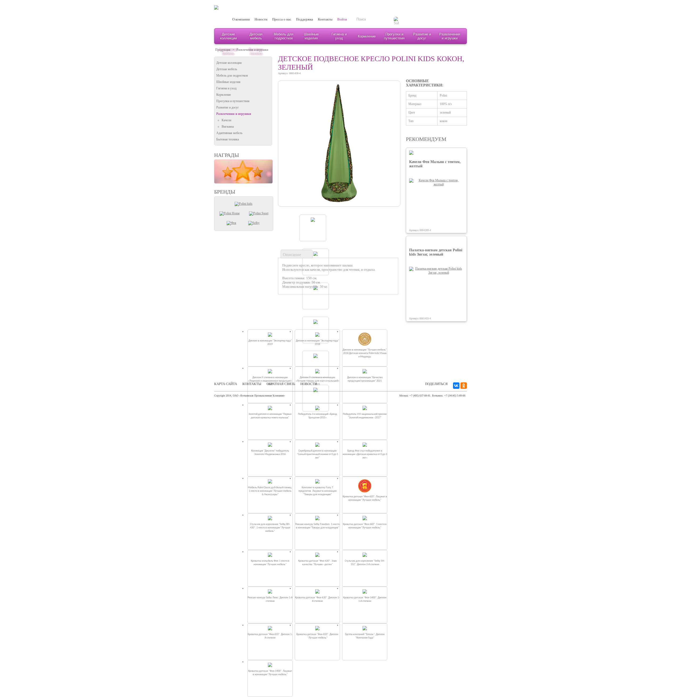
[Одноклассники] (463, 385)
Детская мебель (256, 36)
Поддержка (304, 19)
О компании (241, 19)
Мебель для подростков (283, 36)
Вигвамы (228, 126)
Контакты (325, 19)
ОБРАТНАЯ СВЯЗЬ (281, 384)
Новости (261, 19)
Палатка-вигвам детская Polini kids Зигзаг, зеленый (435, 252)
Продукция (222, 50)
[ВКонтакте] (456, 385)
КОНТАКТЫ (251, 384)
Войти (342, 19)
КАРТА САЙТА (225, 384)
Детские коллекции (228, 36)
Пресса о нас (281, 19)
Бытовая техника (227, 139)
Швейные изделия (311, 36)
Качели (226, 120)
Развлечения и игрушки (449, 36)
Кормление (367, 36)
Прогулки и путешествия (394, 36)
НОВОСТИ (308, 384)
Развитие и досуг (422, 36)
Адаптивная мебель (229, 133)
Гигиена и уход (339, 36)
